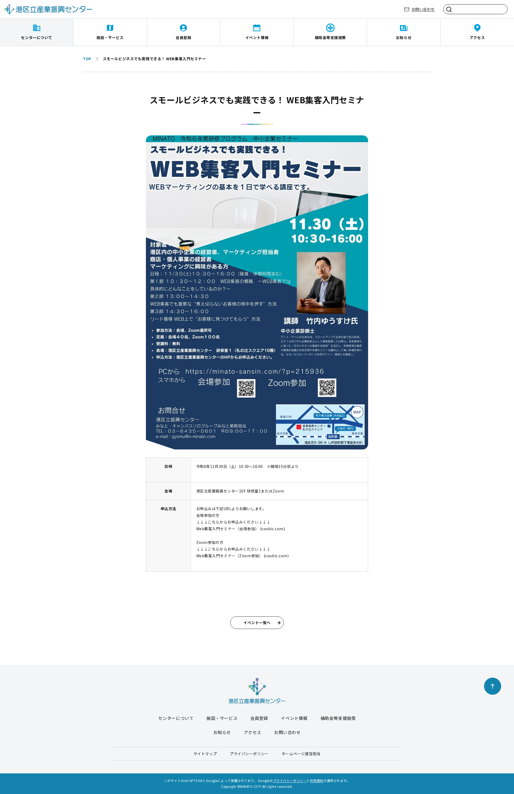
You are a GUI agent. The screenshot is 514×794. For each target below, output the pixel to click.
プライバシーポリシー (249, 753)
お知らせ (403, 37)
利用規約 (316, 780)
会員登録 (183, 37)
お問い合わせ (423, 9)
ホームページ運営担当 (301, 753)
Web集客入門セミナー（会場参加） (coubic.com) (240, 528)
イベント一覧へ (257, 622)
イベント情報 (257, 37)
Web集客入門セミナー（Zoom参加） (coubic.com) (242, 555)
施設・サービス (110, 37)
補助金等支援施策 (330, 37)
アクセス (477, 37)
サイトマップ (205, 753)
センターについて (36, 37)
